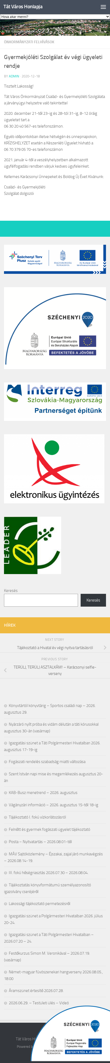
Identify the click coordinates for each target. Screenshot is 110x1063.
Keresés (11, 590)
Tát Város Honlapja (22, 6)
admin (14, 76)
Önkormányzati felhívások (29, 42)
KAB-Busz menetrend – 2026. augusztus (43, 792)
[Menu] (103, 6)
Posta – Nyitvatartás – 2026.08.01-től (40, 841)
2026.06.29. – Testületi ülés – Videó (39, 1003)
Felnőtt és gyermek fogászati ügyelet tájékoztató (49, 829)
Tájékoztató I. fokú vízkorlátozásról (37, 817)
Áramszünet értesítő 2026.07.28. (36, 990)
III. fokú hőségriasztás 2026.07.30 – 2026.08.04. (48, 872)
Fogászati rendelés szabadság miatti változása (47, 761)
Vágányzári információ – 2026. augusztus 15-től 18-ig (53, 805)
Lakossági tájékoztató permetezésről (39, 903)
